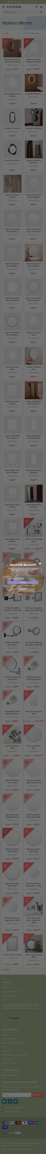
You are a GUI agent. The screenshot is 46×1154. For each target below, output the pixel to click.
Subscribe (23, 582)
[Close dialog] (40, 563)
